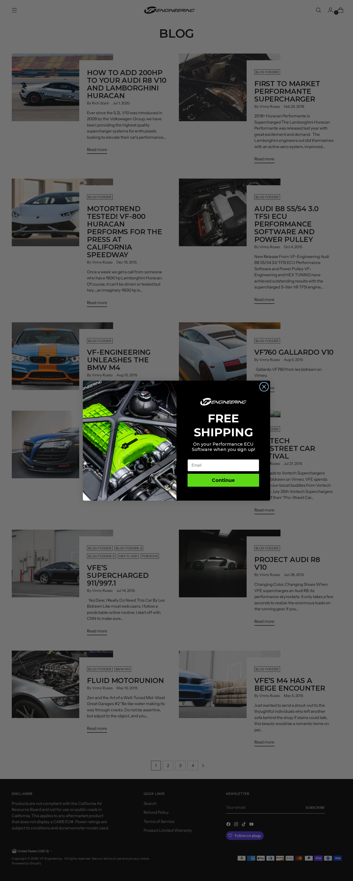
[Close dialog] (264, 387)
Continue (223, 480)
